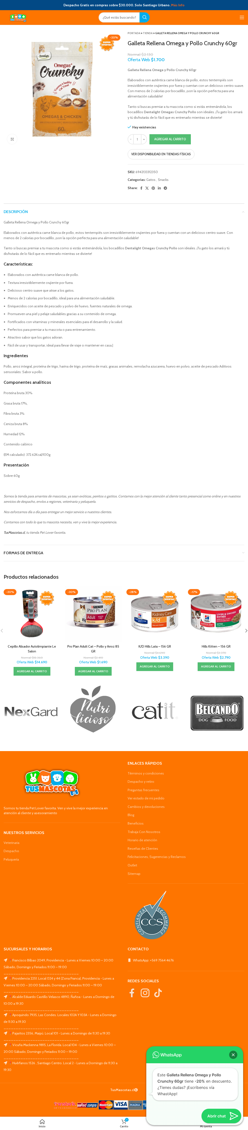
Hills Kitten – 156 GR (216, 646)
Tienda (148, 33)
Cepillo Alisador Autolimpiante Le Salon (32, 648)
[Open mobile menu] (242, 17)
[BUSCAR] (145, 17)
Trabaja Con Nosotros (144, 832)
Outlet (132, 865)
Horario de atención (142, 840)
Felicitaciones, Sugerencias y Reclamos (157, 857)
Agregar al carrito (170, 139)
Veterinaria (11, 843)
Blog (131, 815)
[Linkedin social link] (159, 188)
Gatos (150, 179)
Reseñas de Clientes (143, 848)
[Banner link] (31, 711)
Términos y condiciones (146, 773)
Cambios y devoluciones (146, 807)
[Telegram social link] (165, 188)
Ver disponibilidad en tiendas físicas (161, 154)
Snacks (163, 179)
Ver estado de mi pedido (146, 798)
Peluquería (11, 859)
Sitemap (134, 874)
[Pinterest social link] (153, 188)
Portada (134, 33)
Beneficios (136, 823)
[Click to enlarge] (12, 139)
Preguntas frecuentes (143, 790)
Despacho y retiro (141, 781)
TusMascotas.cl (14, 532)
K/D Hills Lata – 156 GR (155, 646)
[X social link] (147, 188)
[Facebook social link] (141, 188)
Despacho (11, 851)
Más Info (178, 5)
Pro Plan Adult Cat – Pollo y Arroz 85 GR (93, 648)
